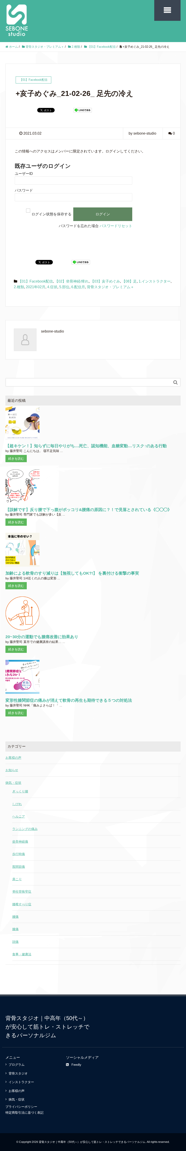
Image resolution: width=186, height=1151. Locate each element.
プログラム (16, 1064)
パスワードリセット (116, 226)
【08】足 (129, 281)
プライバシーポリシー (21, 1106)
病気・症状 (13, 783)
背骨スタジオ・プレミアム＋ (110, 287)
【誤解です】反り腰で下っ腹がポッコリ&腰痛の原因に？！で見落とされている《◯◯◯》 (88, 510)
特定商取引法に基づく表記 (24, 1112)
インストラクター (21, 1082)
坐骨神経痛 (20, 841)
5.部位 (64, 287)
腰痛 (15, 916)
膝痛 (15, 929)
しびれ (17, 804)
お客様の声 (13, 757)
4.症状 (52, 287)
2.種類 (19, 287)
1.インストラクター (155, 281)
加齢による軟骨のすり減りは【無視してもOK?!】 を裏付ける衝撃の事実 (72, 573)
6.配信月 (78, 287)
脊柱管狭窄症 (21, 891)
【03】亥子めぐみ (105, 281)
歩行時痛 (18, 854)
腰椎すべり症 (21, 904)
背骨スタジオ (18, 1073)
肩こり (17, 879)
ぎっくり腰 (20, 791)
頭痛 (15, 942)
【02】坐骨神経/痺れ (72, 281)
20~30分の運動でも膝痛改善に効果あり (41, 637)
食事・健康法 (21, 954)
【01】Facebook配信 (35, 281)
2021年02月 (35, 287)
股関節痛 (18, 866)
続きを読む (16, 458)
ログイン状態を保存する (51, 214)
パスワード (24, 190)
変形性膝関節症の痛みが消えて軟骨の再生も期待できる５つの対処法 (68, 700)
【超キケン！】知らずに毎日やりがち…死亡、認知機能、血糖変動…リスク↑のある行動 (86, 446)
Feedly (76, 1064)
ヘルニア (18, 816)
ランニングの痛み (25, 829)
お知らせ (11, 770)
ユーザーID (24, 174)
